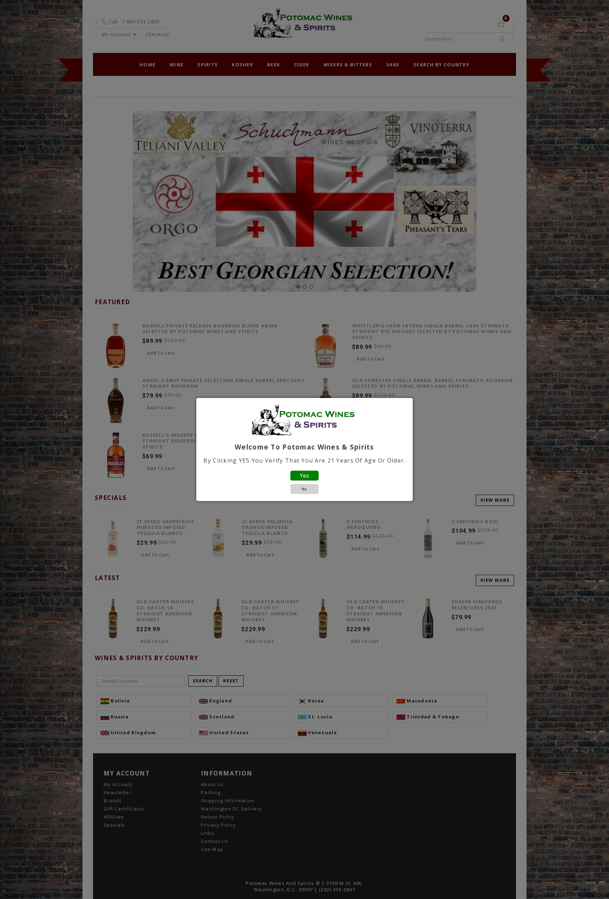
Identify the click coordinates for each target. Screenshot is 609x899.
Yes (304, 475)
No (304, 488)
